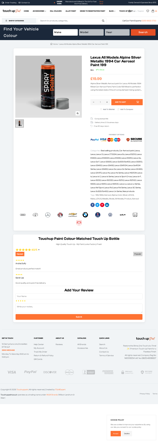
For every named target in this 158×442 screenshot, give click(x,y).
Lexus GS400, (96, 165)
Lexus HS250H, (130, 173)
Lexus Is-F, (137, 176)
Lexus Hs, (106, 173)
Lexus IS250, (119, 180)
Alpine (114, 195)
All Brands (81, 344)
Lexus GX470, (96, 173)
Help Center (39, 344)
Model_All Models (116, 199)
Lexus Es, (121, 154)
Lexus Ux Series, (116, 191)
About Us (103, 348)
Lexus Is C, (96, 176)
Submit (79, 317)
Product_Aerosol (131, 199)
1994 (101, 195)
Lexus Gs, (137, 158)
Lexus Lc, (123, 184)
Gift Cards (38, 359)
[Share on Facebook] (92, 205)
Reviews (59, 344)
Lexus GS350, (136, 162)
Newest (20, 254)
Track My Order (40, 352)
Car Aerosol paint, (127, 151)
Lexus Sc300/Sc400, (99, 191)
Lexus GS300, (106, 162)
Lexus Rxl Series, (120, 188)
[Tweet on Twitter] (97, 205)
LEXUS (131, 195)
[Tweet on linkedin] (107, 205)
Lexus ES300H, (103, 158)
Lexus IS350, (101, 184)
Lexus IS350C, (113, 184)
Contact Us (25, 3)
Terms (155, 394)
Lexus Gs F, (95, 162)
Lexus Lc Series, (133, 184)
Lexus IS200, (95, 180)
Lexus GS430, (109, 165)
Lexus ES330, (115, 158)
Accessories (82, 348)
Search (143, 32)
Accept (115, 434)
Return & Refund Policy (43, 355)
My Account (39, 348)
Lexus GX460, (137, 169)
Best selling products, (110, 151)
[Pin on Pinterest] (102, 205)
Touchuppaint (22, 389)
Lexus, (137, 151)
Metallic (105, 199)
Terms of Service (106, 355)
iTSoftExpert (60, 389)
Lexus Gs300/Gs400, (121, 162)
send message (8, 350)
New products (129, 191)
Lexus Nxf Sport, (97, 188)
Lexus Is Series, (107, 176)
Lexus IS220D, (107, 180)
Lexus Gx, (113, 169)
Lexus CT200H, (110, 154)
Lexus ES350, (127, 158)
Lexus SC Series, (134, 188)
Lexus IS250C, (131, 180)
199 (97, 195)
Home (55, 44)
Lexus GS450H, (121, 165)
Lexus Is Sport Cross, (123, 176)
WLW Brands (52, 395)
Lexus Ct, (100, 154)
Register (141, 11)
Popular (137, 254)
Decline (126, 434)
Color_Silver (122, 195)
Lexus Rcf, (108, 188)
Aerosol (107, 195)
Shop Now (101, 3)
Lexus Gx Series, (124, 169)
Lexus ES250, (131, 154)
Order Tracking (10, 3)
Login (134, 11)
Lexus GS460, (102, 169)
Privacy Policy (145, 394)
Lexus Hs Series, (117, 173)
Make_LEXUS (96, 199)
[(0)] (152, 11)
